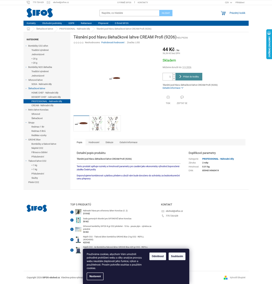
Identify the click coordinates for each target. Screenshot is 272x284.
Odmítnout (158, 256)
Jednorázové (37, 54)
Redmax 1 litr (37, 126)
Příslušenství (37, 156)
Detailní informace (171, 88)
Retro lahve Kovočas (38, 109)
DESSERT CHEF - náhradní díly (46, 97)
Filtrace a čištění (39, 152)
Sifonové (35, 114)
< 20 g (34, 58)
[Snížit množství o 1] (173, 78)
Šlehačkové (37, 118)
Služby (34, 178)
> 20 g (34, 63)
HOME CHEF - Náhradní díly (44, 92)
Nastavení (95, 276)
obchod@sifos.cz (174, 211)
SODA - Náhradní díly (41, 84)
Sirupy (31, 122)
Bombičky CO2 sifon (38, 46)
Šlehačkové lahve (36, 88)
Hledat (166, 13)
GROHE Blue (34, 139)
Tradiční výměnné (40, 50)
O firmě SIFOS (124, 2)
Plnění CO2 (33, 182)
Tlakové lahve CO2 (37, 161)
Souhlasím (177, 256)
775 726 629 (172, 216)
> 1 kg (34, 169)
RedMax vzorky (39, 135)
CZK (227, 2)
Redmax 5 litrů (38, 131)
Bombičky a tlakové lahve (43, 144)
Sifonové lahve (35, 80)
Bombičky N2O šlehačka (40, 67)
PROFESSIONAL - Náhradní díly (46, 101)
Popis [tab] (79, 142)
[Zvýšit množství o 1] (173, 75)
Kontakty (143, 2)
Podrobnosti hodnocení (112, 42)
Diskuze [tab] (109, 142)
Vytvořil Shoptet (237, 277)
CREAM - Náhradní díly (42, 105)
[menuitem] (31, 23)
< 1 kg (34, 165)
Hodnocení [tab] (94, 142)
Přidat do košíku (191, 76)
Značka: (133, 42)
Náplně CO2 (37, 148)
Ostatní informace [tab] (128, 142)
